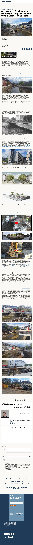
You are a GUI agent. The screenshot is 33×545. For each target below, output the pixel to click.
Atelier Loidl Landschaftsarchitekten (18, 169)
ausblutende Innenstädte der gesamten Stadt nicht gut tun (20, 73)
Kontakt (14, 530)
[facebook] (5, 534)
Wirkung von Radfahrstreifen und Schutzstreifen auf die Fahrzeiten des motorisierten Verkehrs (20, 439)
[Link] (14, 451)
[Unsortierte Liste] (12, 451)
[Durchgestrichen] (9, 451)
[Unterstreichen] (8, 451)
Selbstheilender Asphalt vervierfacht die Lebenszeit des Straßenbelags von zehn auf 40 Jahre (20, 429)
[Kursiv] (7, 451)
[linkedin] (11, 534)
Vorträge (4, 530)
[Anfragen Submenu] (11, 531)
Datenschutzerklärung (17, 514)
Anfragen (9, 530)
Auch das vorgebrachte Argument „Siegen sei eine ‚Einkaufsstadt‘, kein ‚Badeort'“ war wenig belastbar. (16, 146)
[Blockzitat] (13, 451)
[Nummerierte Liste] (11, 451)
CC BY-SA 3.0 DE (10, 93)
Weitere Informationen (6, 527)
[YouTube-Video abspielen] (16, 223)
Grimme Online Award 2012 (16, 481)
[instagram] (9, 534)
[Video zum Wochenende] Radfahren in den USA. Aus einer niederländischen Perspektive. (20, 434)
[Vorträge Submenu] (6, 531)
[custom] (7, 534)
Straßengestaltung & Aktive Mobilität (7, 9)
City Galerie (12, 268)
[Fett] (6, 451)
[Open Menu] (22, 1)
